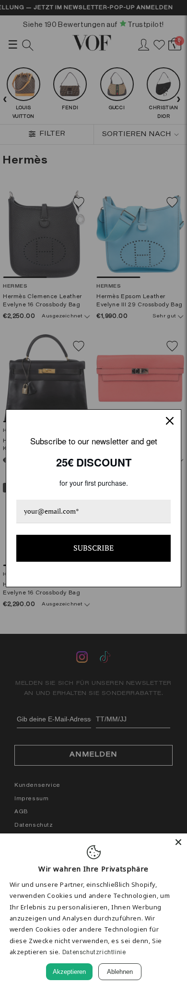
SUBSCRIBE (93, 547)
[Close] (178, 842)
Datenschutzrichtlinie (94, 952)
